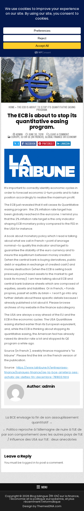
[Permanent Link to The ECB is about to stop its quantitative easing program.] (42, 75)
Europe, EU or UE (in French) (27, 137)
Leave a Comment (59, 134)
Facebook (30, 143)
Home (11, 107)
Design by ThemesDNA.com (42, 506)
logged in (29, 463)
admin (19, 134)
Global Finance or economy (60, 137)
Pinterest (48, 143)
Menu (44, 487)
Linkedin (65, 143)
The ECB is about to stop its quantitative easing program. (42, 121)
